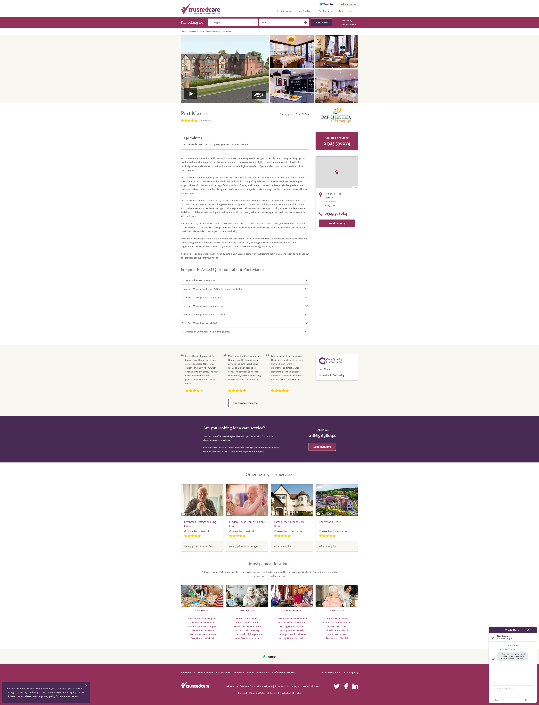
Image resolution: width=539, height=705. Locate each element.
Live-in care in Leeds (336, 634)
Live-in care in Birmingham (336, 622)
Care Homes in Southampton (202, 626)
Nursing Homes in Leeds (292, 626)
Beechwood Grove (330, 522)
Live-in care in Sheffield (337, 638)
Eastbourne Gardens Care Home (289, 524)
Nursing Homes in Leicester (292, 634)
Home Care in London (247, 622)
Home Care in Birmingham (247, 626)
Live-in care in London (337, 618)
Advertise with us (348, 3)
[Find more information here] (513, 665)
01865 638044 (322, 435)
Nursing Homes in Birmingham (292, 618)
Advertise (239, 672)
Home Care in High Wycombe (247, 634)
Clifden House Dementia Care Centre (247, 524)
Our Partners (325, 11)
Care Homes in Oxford (202, 638)
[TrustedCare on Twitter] (337, 686)
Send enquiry (337, 223)
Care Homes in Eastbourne (202, 634)
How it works (284, 11)
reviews (206, 120)
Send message (322, 447)
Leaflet (355, 187)
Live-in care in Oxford (337, 626)
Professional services (283, 672)
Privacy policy (351, 672)
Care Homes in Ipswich (202, 630)
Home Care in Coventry (247, 630)
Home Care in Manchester (247, 638)
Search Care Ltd (270, 693)
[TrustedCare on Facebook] (346, 686)
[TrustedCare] (200, 8)
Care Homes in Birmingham (202, 618)
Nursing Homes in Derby (292, 630)
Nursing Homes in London (292, 638)
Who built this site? (291, 693)
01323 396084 (337, 143)
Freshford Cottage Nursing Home (200, 524)
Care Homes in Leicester (202, 622)
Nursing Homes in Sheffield (292, 622)
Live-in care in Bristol (337, 630)
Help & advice (205, 672)
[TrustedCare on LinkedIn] (355, 686)
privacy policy (48, 696)
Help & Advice (305, 11)
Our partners (223, 672)
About (250, 672)
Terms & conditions (331, 672)
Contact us (263, 672)
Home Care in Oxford (247, 618)
